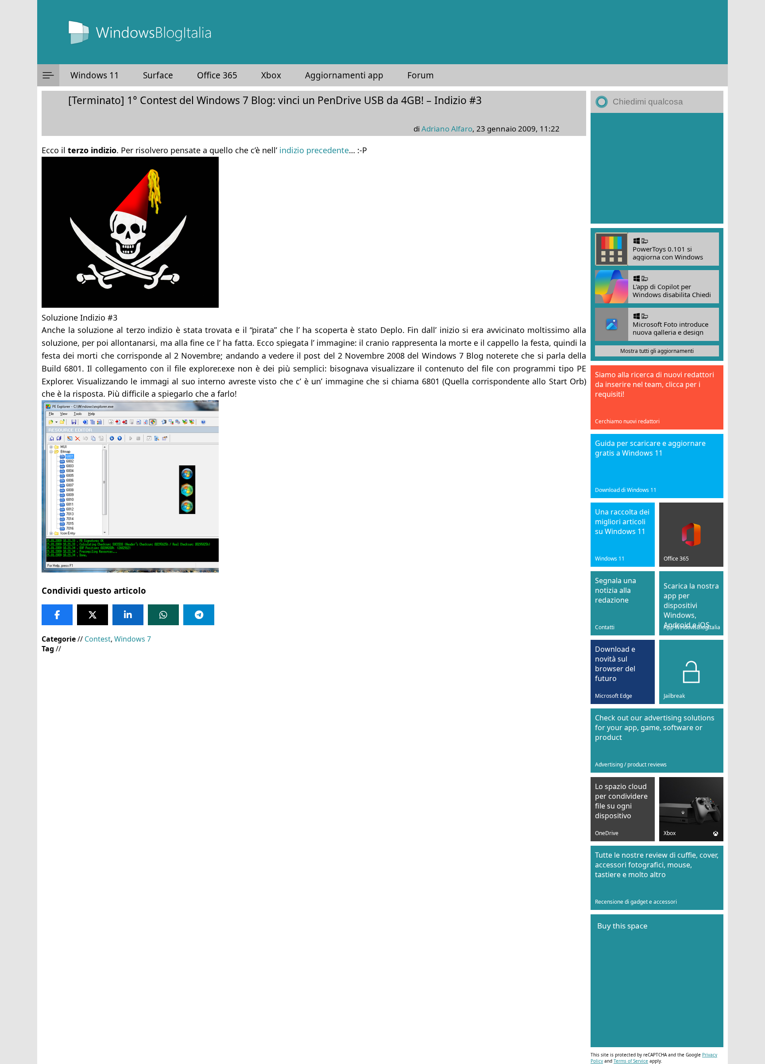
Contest (98, 639)
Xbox (271, 75)
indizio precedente (314, 150)
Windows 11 (94, 75)
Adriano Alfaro (446, 129)
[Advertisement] (311, 724)
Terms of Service (631, 1061)
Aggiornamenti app (344, 75)
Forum (420, 75)
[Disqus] (314, 915)
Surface (158, 75)
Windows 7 (132, 639)
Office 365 (217, 75)
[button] (48, 75)
